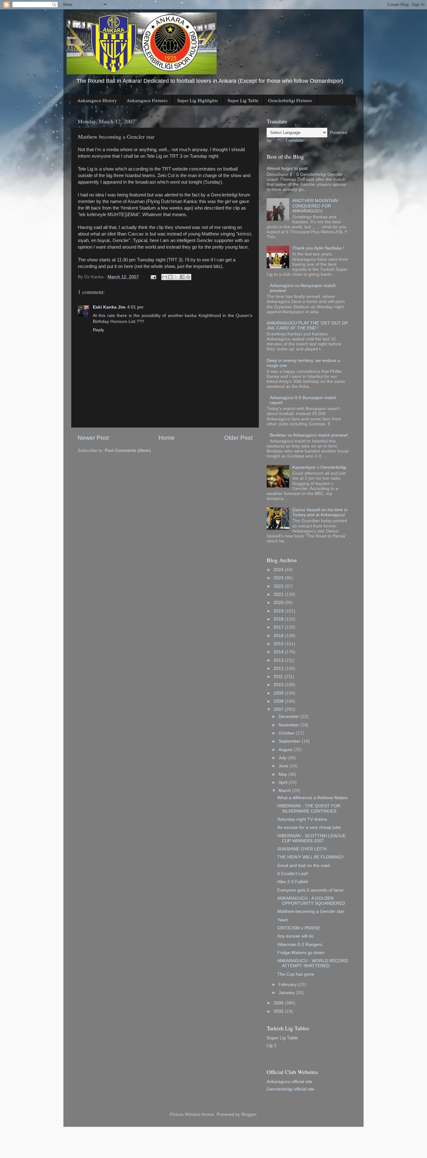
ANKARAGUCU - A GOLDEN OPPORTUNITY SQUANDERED (311, 901)
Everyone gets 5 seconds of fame (310, 890)
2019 (279, 611)
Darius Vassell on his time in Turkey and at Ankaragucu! (320, 512)
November (289, 725)
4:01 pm (135, 307)
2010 (279, 684)
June (284, 766)
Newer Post (93, 437)
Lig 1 (271, 1045)
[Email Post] (153, 277)
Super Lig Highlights (197, 100)
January (287, 992)
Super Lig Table (243, 100)
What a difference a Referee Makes (312, 797)
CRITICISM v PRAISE (298, 928)
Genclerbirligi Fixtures (290, 100)
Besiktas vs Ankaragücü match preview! (309, 435)
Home (166, 437)
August (286, 749)
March (285, 790)
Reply (98, 330)
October (287, 733)
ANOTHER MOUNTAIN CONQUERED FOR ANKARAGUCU (315, 205)
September (290, 741)
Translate (294, 140)
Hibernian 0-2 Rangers (299, 944)
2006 (279, 1003)
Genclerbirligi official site (290, 1089)
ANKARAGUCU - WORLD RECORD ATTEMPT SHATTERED (312, 963)
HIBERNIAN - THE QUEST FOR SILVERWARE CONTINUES (308, 808)
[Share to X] (176, 277)
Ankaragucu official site (289, 1081)
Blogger (248, 1114)
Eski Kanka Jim (109, 307)
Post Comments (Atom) (128, 450)
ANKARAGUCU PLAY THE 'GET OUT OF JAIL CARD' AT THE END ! (307, 325)
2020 (279, 602)
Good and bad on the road (303, 865)
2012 (279, 668)
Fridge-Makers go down (300, 952)
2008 (279, 701)
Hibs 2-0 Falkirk (292, 881)
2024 (279, 569)
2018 (279, 619)
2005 (279, 1011)
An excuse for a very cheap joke (309, 827)
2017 (279, 627)
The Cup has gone (295, 974)
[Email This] (164, 277)
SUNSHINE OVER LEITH (302, 849)
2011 (279, 676)
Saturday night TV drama (302, 819)
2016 (279, 635)
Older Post (238, 437)
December (289, 716)
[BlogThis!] (170, 277)
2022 (279, 586)
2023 (279, 578)
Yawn (282, 920)
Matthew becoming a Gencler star (310, 911)
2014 (279, 652)
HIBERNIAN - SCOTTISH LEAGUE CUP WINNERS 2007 (311, 838)
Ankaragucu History (97, 100)
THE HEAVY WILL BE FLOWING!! (310, 857)
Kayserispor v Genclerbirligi (319, 467)
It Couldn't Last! (292, 873)
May (283, 774)
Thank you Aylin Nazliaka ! (318, 248)
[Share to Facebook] (182, 277)
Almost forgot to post (287, 168)
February (288, 984)
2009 (279, 693)
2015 (279, 643)
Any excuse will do (295, 936)
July (283, 757)
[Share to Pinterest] (188, 277)
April (284, 782)
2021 (279, 594)
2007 (279, 709)
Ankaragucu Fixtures (147, 100)
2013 (279, 660)
